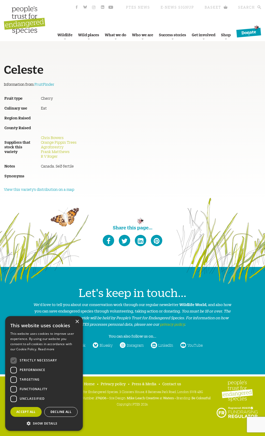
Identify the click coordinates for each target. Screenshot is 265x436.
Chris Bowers (52, 137)
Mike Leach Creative (143, 398)
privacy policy (172, 324)
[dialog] (44, 373)
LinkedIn (165, 345)
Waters (168, 398)
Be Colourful (201, 398)
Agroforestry (52, 146)
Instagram (135, 345)
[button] (44, 423)
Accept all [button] (26, 412)
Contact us (171, 383)
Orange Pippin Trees (59, 142)
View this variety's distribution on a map (39, 189)
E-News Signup (177, 7)
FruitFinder (44, 84)
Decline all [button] (60, 412)
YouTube (195, 345)
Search (246, 7)
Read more (46, 349)
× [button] (77, 322)
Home (89, 383)
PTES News (138, 7)
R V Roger (49, 156)
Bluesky (106, 345)
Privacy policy (113, 383)
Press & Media (144, 383)
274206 (101, 398)
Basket (213, 7)
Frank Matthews (55, 151)
